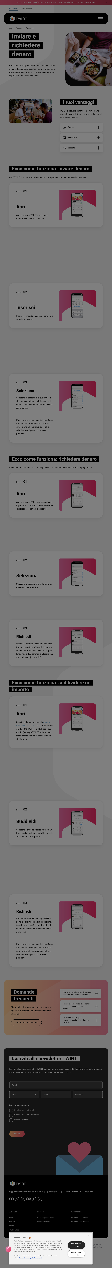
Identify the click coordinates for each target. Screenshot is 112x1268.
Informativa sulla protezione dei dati (30, 1258)
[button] (8, 1249)
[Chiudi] (88, 1235)
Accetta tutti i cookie (76, 1245)
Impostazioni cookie (76, 1254)
